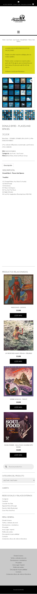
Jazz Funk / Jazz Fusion (12, 40)
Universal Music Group (20, 155)
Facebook (5, 501)
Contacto (5, 536)
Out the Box (21, 589)
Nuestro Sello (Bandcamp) (9, 508)
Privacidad (5, 527)
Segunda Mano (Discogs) (9, 506)
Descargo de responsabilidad (10, 534)
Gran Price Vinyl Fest (8, 510)
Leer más (18, 315)
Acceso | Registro (7, 4)
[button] (18, 32)
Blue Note (10, 155)
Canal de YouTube (7, 503)
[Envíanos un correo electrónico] (18, 2)
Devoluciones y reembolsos (10, 525)
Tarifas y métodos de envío (10, 522)
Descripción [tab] (8, 165)
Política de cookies (7, 532)
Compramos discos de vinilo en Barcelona (14, 539)
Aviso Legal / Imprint (8, 529)
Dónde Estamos (7, 520)
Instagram (5, 499)
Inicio (3, 40)
